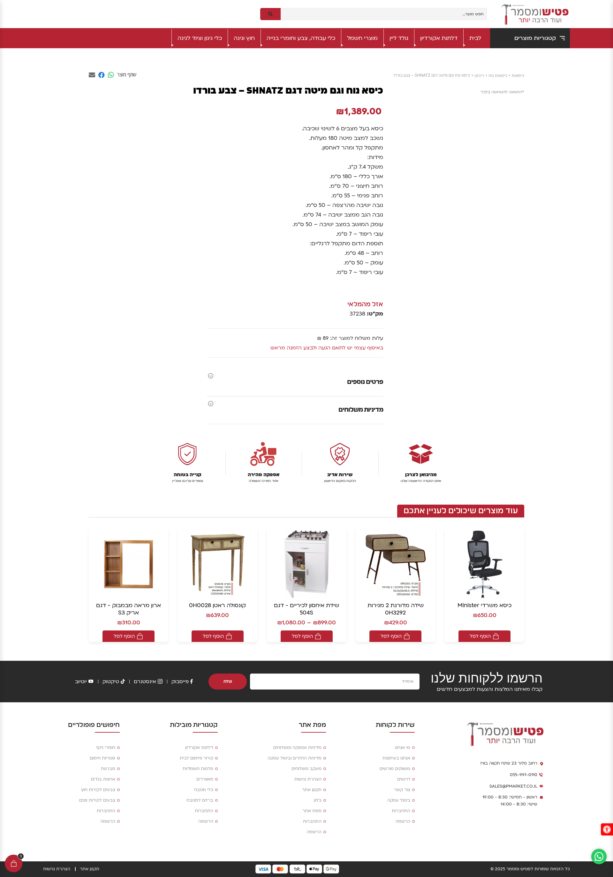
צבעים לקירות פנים (97, 800)
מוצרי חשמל (362, 38)
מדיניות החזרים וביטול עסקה (295, 758)
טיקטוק (110, 681)
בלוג (318, 800)
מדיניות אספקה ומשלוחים (297, 748)
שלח (227, 681)
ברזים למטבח (199, 800)
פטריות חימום (102, 758)
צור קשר (402, 790)
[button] (607, 829)
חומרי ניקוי (105, 748)
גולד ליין (399, 38)
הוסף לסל (480, 636)
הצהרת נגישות (308, 779)
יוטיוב (81, 681)
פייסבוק (180, 681)
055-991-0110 (523, 775)
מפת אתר (312, 811)
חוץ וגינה (244, 38)
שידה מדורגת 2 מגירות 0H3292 (395, 609)
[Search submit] (270, 14)
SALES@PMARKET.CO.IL (513, 786)
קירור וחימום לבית (196, 758)
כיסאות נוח (497, 75)
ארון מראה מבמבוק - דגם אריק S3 (128, 609)
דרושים (403, 779)
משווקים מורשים (395, 769)
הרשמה (402, 821)
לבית (475, 38)
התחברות (401, 811)
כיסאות (518, 75)
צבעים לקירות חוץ (98, 790)
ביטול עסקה (398, 800)
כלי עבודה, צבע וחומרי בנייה (301, 38)
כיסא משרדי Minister (484, 605)
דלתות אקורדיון (439, 38)
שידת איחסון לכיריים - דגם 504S (306, 609)
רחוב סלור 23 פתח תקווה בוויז (508, 763)
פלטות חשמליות (198, 769)
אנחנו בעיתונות (396, 758)
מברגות (108, 769)
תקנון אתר (312, 790)
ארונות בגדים (103, 779)
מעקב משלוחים (306, 769)
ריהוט (479, 75)
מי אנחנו (402, 748)
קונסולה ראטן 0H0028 (217, 605)
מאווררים (204, 779)
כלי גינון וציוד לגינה (200, 38)
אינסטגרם (145, 681)
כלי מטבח (203, 790)
